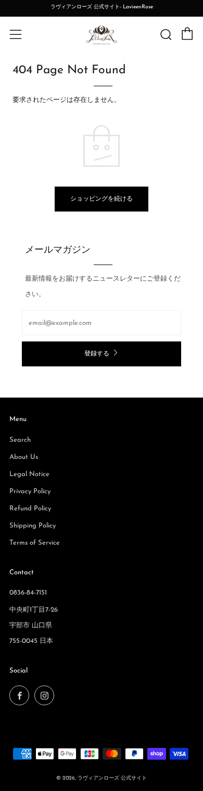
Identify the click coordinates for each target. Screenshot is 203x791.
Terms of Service (34, 542)
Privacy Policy (29, 491)
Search (20, 440)
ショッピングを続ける (101, 199)
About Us (23, 457)
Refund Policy (30, 508)
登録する (96, 354)
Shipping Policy (32, 525)
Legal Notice (29, 474)
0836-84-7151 (28, 592)
